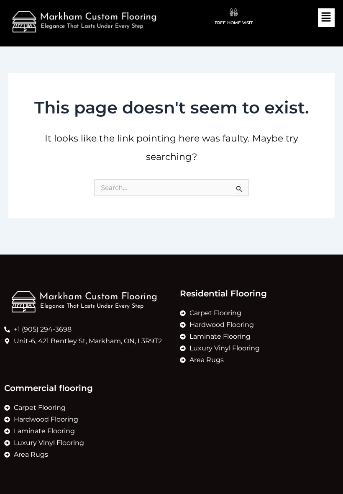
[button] (326, 17)
